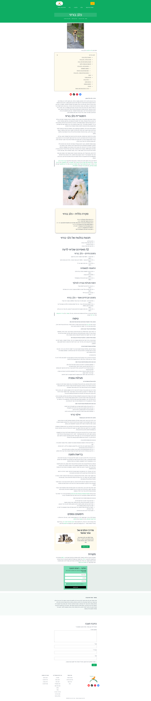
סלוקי (74, 519)
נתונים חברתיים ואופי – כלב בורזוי (81, 73)
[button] (85, 546)
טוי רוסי (92, 315)
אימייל (95, 650)
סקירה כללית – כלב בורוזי (85, 59)
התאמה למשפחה (85, 68)
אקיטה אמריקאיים (87, 162)
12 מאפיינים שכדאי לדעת (85, 64)
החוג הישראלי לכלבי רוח (68, 521)
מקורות (89, 86)
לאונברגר (71, 162)
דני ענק (90, 164)
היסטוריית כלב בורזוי (86, 57)
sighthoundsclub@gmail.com (79, 523)
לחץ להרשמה (75, 587)
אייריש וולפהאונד (63, 164)
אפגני (81, 519)
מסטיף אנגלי (83, 164)
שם (95, 644)
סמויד (67, 313)
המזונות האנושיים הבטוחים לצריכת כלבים (80, 493)
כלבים (69, 18)
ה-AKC (63, 557)
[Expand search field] (92, 3)
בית (92, 50)
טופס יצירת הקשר (82, 562)
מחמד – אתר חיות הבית (83, 18)
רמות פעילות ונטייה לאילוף (83, 70)
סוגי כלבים (66, 18)
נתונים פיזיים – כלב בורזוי (83, 66)
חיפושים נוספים (87, 84)
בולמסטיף (64, 162)
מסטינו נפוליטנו (93, 165)
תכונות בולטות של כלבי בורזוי (84, 61)
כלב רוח (88, 324)
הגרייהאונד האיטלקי (91, 519)
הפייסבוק (66, 523)
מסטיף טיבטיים (73, 164)
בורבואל (78, 162)
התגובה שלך (93, 629)
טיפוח (89, 75)
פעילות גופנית (88, 77)
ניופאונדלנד (75, 165)
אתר (96, 655)
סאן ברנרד (84, 165)
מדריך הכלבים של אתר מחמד (82, 88)
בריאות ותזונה (88, 82)
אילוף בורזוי (86, 79)
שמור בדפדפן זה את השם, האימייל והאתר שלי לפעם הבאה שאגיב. (80, 661)
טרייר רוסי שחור (60, 313)
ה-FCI (84, 559)
